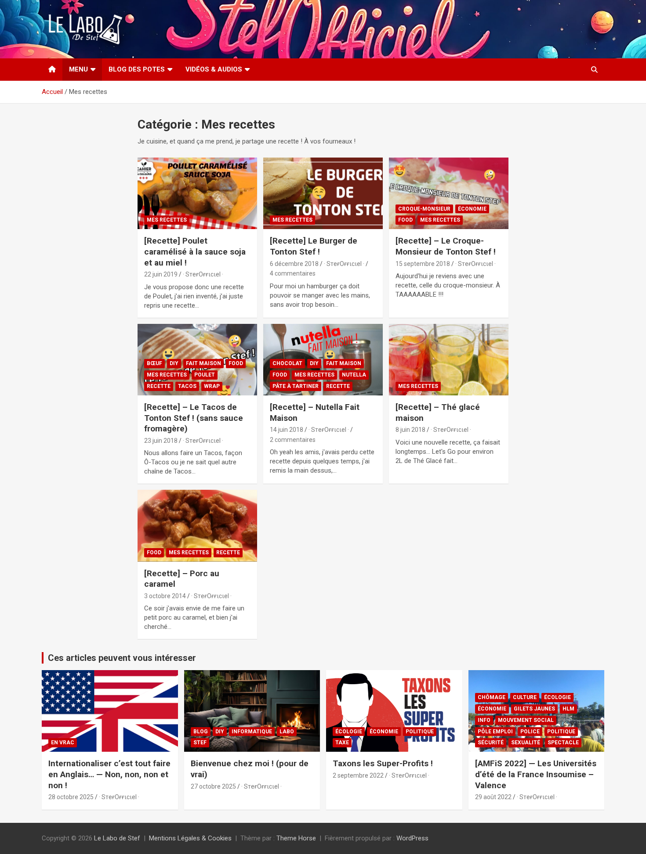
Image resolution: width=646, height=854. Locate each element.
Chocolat (287, 363)
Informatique (252, 731)
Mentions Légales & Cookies (190, 838)
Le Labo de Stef (117, 838)
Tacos (187, 386)
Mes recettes (167, 220)
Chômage (491, 697)
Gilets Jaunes (534, 709)
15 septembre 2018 (423, 263)
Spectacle (563, 742)
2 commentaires (293, 439)
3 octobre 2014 (165, 595)
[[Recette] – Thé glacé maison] (448, 359)
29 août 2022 (493, 796)
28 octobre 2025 (71, 796)
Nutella (354, 375)
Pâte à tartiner (295, 386)
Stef (200, 742)
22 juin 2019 (161, 274)
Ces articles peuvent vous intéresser (122, 658)
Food (405, 220)
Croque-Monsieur (424, 209)
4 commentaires (293, 273)
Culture (525, 697)
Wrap (212, 386)
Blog (200, 731)
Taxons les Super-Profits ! (383, 763)
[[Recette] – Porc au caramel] (198, 526)
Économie (472, 209)
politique (420, 731)
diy (174, 363)
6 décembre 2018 (294, 263)
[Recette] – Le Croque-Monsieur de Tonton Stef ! (446, 246)
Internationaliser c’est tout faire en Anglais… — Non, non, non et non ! (109, 774)
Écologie (348, 731)
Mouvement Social (526, 720)
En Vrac (62, 742)
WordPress (412, 838)
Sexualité (525, 742)
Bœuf (154, 363)
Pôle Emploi (495, 731)
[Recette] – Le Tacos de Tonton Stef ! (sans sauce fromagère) (193, 418)
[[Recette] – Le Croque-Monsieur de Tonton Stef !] (448, 194)
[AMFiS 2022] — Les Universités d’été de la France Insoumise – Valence (535, 774)
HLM (568, 709)
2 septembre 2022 (358, 775)
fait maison (203, 363)
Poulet (204, 375)
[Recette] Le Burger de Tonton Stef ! (313, 246)
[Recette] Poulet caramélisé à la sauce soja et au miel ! (195, 251)
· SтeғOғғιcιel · (203, 274)
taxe (342, 742)
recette (159, 386)
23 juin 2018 (161, 440)
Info (484, 720)
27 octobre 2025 (213, 786)
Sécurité (491, 742)
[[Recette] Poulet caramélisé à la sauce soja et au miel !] (198, 194)
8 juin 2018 (410, 429)
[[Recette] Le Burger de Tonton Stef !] (323, 194)
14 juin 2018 (286, 429)
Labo (286, 731)
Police (530, 731)
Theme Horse (296, 838)
